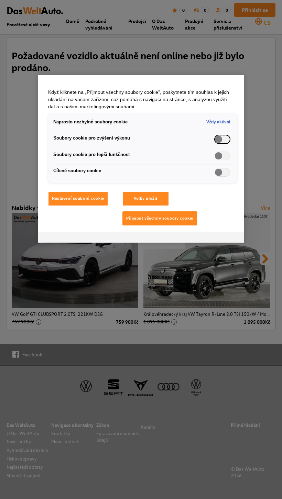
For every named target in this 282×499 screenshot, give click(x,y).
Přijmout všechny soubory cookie (159, 218)
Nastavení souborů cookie (78, 198)
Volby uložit (146, 198)
